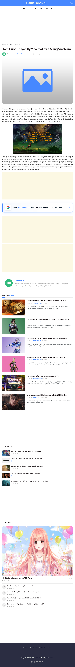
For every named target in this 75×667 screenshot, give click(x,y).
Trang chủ (5, 44)
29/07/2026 (44, 397)
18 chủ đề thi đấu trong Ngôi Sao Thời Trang (17, 578)
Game (25, 8)
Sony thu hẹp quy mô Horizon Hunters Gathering (26, 451)
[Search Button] (72, 3)
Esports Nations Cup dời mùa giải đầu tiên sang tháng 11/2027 (25, 604)
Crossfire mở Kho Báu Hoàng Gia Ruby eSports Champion (47, 338)
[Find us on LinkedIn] (42, 662)
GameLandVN (36, 3)
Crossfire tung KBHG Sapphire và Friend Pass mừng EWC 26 (48, 319)
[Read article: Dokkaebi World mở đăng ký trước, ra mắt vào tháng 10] (6, 468)
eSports (33, 8)
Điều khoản (33, 648)
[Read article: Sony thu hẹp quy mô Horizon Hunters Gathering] (6, 453)
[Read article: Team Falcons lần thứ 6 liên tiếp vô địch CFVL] (13, 383)
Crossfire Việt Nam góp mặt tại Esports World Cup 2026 (46, 300)
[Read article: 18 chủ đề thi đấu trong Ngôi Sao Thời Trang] (37, 551)
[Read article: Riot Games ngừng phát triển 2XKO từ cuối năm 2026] (6, 460)
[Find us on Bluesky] (40, 662)
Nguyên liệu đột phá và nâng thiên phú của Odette (21, 586)
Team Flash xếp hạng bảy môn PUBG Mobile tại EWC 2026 (24, 598)
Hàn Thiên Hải (17, 54)
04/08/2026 (44, 378)
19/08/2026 (44, 322)
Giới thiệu (25, 648)
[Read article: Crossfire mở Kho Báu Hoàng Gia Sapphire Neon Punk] (13, 364)
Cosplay (49, 8)
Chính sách (42, 648)
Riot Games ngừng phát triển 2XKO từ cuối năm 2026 (26, 458)
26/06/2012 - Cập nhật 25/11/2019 (34, 54)
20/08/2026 (44, 303)
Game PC (17, 44)
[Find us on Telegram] (34, 662)
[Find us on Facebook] (32, 662)
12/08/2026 (44, 340)
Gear (41, 8)
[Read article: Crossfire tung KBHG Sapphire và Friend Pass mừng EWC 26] (13, 326)
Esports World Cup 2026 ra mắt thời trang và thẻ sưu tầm (24, 592)
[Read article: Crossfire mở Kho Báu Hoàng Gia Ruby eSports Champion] (13, 345)
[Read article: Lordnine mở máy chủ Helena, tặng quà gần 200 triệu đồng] (13, 402)
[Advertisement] (37, 27)
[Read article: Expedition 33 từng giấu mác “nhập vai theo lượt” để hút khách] (6, 483)
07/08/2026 (44, 359)
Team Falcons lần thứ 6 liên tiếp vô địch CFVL (42, 376)
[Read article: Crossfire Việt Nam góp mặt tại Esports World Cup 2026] (13, 307)
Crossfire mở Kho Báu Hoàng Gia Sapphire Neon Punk (46, 357)
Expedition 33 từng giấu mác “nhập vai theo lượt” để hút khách (30, 481)
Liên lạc (49, 648)
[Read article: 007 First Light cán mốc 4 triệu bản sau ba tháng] (6, 475)
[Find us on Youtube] (37, 662)
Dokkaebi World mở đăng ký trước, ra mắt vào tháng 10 (27, 466)
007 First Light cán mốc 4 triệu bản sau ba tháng (25, 473)
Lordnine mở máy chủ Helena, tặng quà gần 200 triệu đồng (47, 395)
